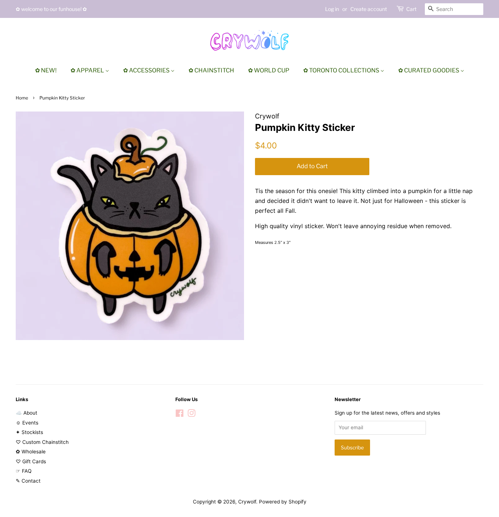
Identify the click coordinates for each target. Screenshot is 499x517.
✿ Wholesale (31, 451)
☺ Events (27, 423)
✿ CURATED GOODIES (429, 70)
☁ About (26, 413)
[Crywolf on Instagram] (191, 415)
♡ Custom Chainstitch (42, 442)
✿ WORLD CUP (268, 70)
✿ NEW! (46, 70)
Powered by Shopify (282, 502)
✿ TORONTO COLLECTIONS (341, 70)
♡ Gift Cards (31, 461)
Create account (368, 9)
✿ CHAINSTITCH (211, 70)
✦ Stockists (29, 432)
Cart (411, 9)
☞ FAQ (23, 471)
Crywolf (247, 502)
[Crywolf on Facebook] (179, 415)
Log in (332, 9)
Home (22, 98)
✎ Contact (28, 481)
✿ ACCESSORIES (147, 70)
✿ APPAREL (88, 70)
